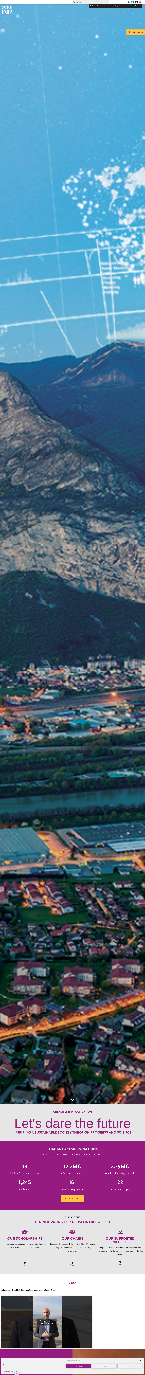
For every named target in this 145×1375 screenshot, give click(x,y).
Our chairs (72, 1238)
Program (24, 1265)
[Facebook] (129, 2)
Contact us (129, 6)
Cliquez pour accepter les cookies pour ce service (46, 1322)
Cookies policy (6, 1371)
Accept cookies (78, 1366)
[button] (141, 1361)
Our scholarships (24, 1238)
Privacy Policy (14, 1371)
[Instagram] (136, 2)
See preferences (129, 1366)
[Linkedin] (132, 2)
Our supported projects (120, 1240)
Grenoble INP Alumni (8, 2)
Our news (138, 6)
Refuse (104, 1366)
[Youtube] (140, 2)
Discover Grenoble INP (26, 2)
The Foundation (94, 6)
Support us (118, 6)
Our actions (107, 6)
